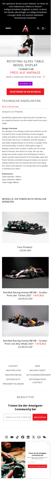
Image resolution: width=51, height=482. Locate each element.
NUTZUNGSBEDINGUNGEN (38, 374)
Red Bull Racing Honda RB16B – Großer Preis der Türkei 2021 (25, 294)
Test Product (25, 247)
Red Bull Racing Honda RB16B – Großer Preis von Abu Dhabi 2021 (25, 342)
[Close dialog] (48, 443)
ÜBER (37, 366)
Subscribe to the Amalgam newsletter (37, 466)
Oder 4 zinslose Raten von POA (24, 77)
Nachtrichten (13, 370)
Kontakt (13, 366)
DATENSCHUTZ (13, 379)
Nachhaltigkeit (37, 370)
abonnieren (40, 417)
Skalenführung (13, 374)
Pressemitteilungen (13, 383)
